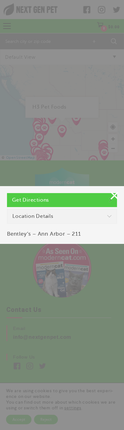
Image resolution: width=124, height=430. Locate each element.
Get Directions (30, 200)
